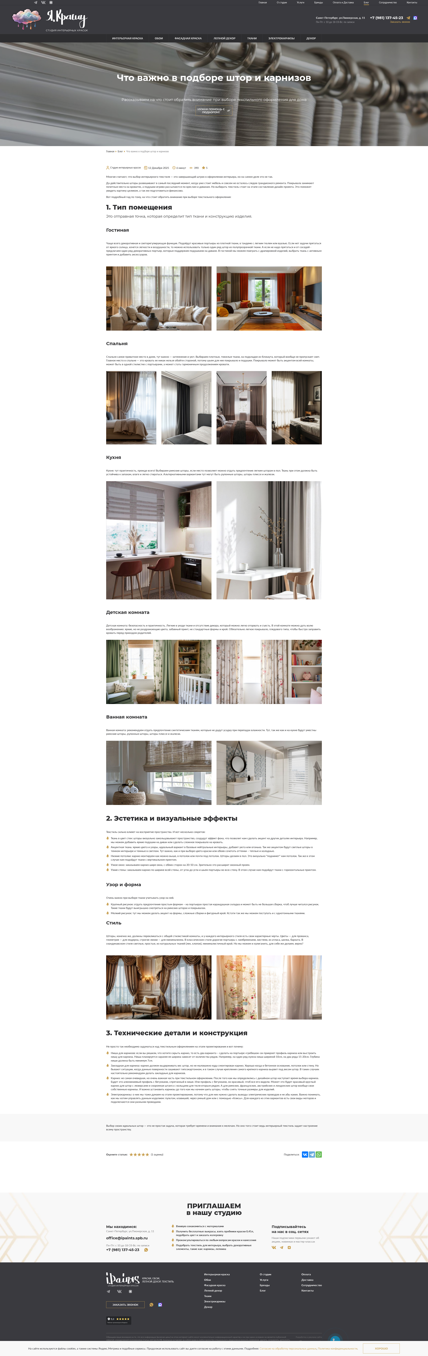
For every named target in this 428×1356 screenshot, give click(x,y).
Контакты (412, 2)
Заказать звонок (400, 21)
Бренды (318, 2)
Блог (366, 2)
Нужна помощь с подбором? (211, 110)
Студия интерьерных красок (125, 167)
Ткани (252, 38)
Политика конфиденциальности (337, 1348)
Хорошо (381, 1348)
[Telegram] (35, 2)
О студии (282, 2)
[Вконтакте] (43, 2)
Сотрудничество (388, 2)
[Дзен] (51, 2)
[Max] (415, 18)
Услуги (300, 2)
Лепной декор (224, 38)
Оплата (306, 1274)
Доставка (307, 1279)
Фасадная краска (188, 38)
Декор (311, 38)
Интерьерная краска (127, 38)
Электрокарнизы (282, 38)
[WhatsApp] (319, 1154)
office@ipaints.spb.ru (127, 1238)
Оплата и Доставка (343, 2)
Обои (159, 38)
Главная (263, 2)
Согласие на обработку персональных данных (288, 1348)
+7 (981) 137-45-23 (386, 18)
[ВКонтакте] (305, 1154)
